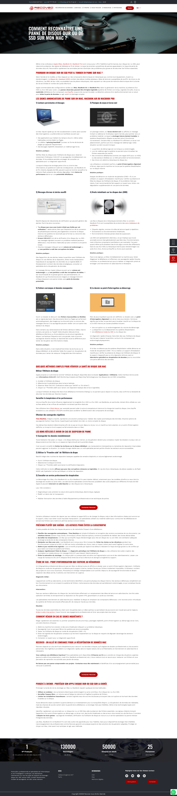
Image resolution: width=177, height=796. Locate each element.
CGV (93, 775)
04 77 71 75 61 (51, 2)
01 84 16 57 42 (37, 2)
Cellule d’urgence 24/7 (65, 775)
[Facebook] (144, 775)
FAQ (93, 777)
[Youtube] (132, 775)
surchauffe (69, 92)
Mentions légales (97, 779)
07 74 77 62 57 (71, 2)
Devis (173, 244)
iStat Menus (55, 408)
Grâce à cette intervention (45, 612)
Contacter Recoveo (89, 507)
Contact (173, 252)
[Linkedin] (126, 775)
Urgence (173, 260)
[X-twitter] (138, 775)
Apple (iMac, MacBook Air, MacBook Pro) (68, 64)
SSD (48, 81)
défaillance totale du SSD (104, 332)
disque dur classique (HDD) (60, 79)
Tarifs (60, 777)
